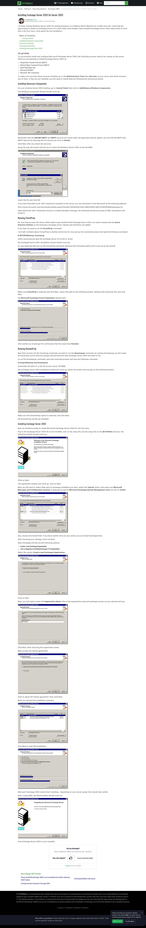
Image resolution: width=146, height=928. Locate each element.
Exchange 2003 (53, 9)
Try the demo (129, 921)
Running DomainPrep (27, 46)
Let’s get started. (28, 38)
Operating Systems (39, 9)
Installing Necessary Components (31, 41)
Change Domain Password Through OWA (35, 883)
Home (20, 9)
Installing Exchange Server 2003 (31, 48)
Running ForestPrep (27, 43)
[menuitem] (61, 3)
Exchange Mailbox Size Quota (84, 879)
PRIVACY (85, 908)
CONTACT (77, 908)
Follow (35, 19)
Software (27, 9)
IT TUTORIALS (68, 908)
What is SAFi (117, 921)
